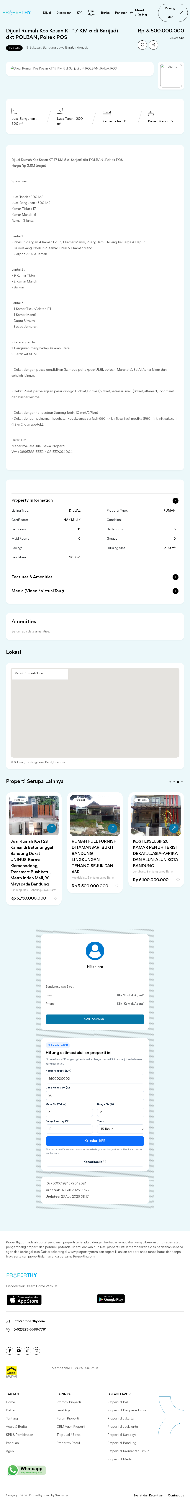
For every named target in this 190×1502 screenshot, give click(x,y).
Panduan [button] (121, 12)
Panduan (12, 1443)
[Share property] (153, 45)
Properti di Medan (120, 1459)
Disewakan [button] (63, 12)
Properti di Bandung (121, 1443)
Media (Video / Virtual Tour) (38, 591)
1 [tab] (170, 782)
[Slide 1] (171, 76)
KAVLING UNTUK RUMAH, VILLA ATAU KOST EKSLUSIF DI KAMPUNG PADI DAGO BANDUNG (155, 853)
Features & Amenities (32, 577)
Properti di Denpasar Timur (126, 1410)
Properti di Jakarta (120, 1418)
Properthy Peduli (68, 1443)
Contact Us (176, 1495)
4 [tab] (182, 782)
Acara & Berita (16, 1426)
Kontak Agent (95, 1019)
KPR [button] (80, 12)
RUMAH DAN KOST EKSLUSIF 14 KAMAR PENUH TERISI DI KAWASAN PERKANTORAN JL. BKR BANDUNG (95, 856)
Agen (10, 1451)
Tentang (12, 1418)
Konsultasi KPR (95, 1162)
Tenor (100, 1121)
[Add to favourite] (142, 45)
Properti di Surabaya (121, 1435)
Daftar (10, 1410)
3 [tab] (178, 782)
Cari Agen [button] (92, 13)
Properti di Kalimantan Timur (128, 1451)
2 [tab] (174, 782)
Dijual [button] (47, 12)
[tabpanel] (34, 844)
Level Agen (64, 1410)
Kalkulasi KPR (95, 1141)
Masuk (141, 13)
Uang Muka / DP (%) (58, 1087)
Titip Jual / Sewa (69, 1435)
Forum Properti (68, 1418)
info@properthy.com (29, 1321)
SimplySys (61, 1495)
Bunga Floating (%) (57, 1121)
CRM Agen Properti (71, 1426)
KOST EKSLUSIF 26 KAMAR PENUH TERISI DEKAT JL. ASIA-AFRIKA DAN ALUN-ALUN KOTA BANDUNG (32, 853)
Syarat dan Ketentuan (148, 1495)
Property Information (32, 500)
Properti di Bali (117, 1402)
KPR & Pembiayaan (19, 1435)
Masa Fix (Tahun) (56, 1104)
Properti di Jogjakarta (122, 1426)
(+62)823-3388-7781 (30, 1329)
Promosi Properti (69, 1402)
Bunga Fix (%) (105, 1104)
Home (10, 1402)
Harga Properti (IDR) (58, 1071)
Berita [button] (105, 12)
